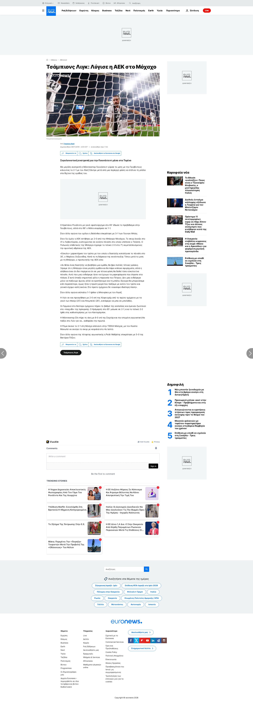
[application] (103, 104)
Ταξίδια (118, 10)
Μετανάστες (117, 604)
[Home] (47, 60)
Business (106, 10)
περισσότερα (111, 631)
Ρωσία (97, 598)
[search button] (130, 3)
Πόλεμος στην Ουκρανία (108, 592)
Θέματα (64, 631)
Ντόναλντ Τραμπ (135, 592)
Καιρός (86, 643)
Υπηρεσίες (88, 631)
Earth (151, 10)
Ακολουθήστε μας (91, 650)
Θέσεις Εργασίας (113, 663)
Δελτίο (86, 639)
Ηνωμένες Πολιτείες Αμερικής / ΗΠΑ (142, 598)
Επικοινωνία (111, 659)
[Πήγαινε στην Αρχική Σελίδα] (51, 11)
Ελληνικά (48, 3)
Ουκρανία (112, 598)
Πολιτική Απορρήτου (114, 656)
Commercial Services (115, 642)
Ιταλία (153, 592)
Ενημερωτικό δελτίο (141, 648)
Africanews (88, 661)
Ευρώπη (83, 10)
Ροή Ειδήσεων (69, 10)
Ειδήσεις (54, 60)
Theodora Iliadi (69, 144)
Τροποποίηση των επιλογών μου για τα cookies (114, 679)
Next (128, 10)
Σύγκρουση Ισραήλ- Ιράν (106, 585)
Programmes (66, 668)
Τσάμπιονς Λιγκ (71, 352)
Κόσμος (95, 10)
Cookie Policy (111, 652)
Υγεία (159, 10)
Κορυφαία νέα (178, 172)
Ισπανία (152, 604)
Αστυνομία (136, 604)
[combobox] (143, 3)
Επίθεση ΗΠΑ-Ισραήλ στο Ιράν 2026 (141, 585)
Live (207, 10)
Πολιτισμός (139, 10)
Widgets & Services (91, 657)
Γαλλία (100, 604)
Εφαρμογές (88, 654)
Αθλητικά (63, 60)
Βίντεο (63, 664)
